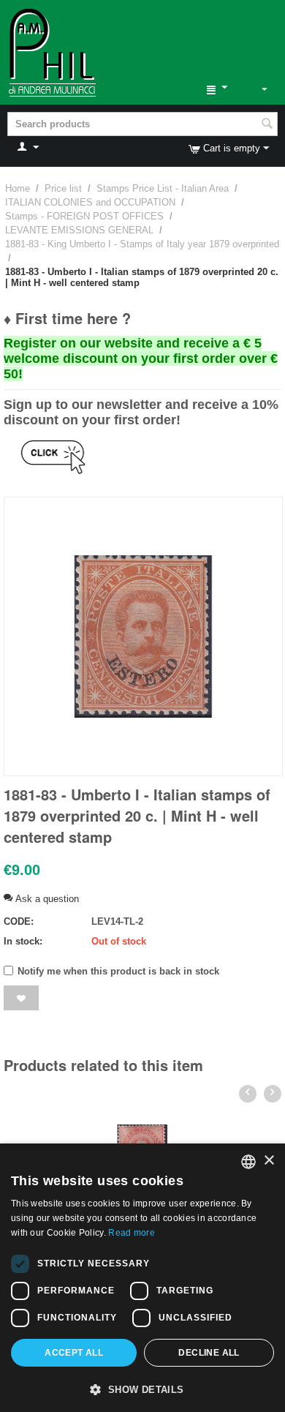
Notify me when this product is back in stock (118, 971)
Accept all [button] (74, 1353)
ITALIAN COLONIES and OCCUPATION (90, 202)
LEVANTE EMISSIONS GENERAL (79, 230)
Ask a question (45, 898)
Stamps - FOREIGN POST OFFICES (84, 216)
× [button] (268, 1160)
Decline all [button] (208, 1353)
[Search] (266, 125)
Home (17, 188)
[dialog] (142, 1278)
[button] (142, 1388)
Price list (63, 188)
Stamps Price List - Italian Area (162, 188)
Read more (131, 1233)
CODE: (19, 921)
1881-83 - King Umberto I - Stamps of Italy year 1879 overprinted (142, 244)
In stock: (23, 941)
